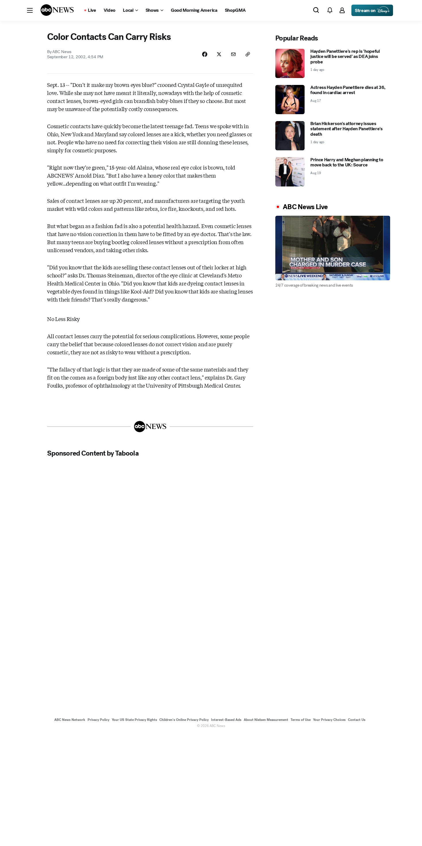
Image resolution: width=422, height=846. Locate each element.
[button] (30, 10)
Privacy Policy (98, 719)
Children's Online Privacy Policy (184, 719)
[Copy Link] (247, 54)
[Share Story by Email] (233, 54)
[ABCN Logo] (57, 10)
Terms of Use (301, 719)
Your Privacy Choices (329, 719)
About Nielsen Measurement (266, 719)
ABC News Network (69, 719)
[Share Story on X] (219, 54)
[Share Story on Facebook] (204, 54)
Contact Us (356, 719)
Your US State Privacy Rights (134, 719)
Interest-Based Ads (226, 719)
